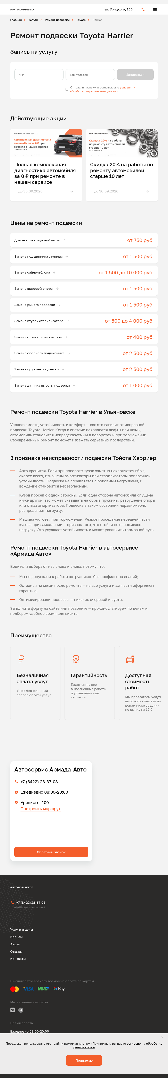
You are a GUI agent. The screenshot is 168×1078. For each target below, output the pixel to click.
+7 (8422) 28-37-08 (39, 781)
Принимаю (84, 1060)
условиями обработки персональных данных (102, 89)
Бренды (16, 937)
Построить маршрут (40, 808)
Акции (15, 944)
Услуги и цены (21, 929)
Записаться (135, 74)
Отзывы (16, 951)
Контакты (18, 959)
